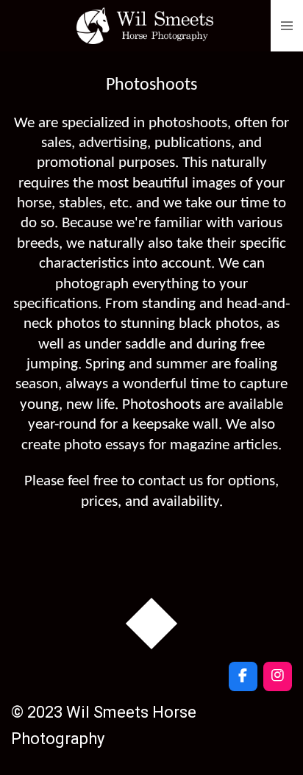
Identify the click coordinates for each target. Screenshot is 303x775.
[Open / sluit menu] (287, 25)
